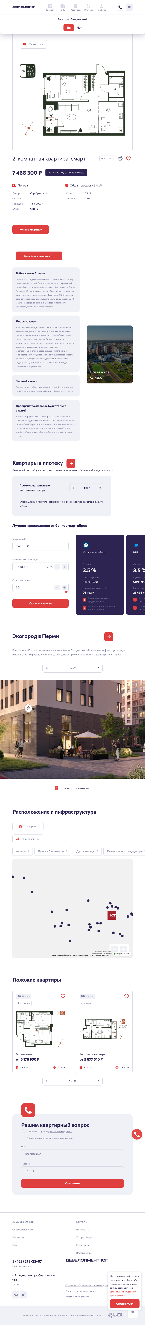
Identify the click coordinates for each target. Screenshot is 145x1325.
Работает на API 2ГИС (103, 952)
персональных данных (61, 1131)
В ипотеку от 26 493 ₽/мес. (66, 172)
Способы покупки (22, 1229)
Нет (79, 27)
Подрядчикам (84, 1252)
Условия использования (77, 1296)
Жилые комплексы (23, 1221)
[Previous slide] (74, 487)
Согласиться (124, 1303)
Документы (82, 1229)
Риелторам (82, 1245)
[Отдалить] (114, 949)
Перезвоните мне (22, 1265)
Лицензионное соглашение (102, 953)
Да (69, 27)
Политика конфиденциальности (81, 1291)
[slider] (66, 592)
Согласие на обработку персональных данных (88, 1285)
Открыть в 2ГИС (123, 954)
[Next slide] (100, 487)
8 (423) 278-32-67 (27, 1261)
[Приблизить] (123, 949)
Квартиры (18, 1237)
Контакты (81, 1221)
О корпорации (84, 1237)
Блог (15, 1245)
